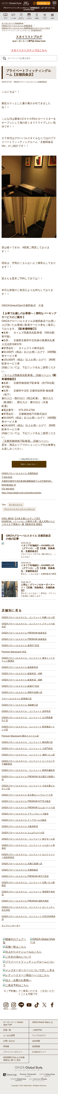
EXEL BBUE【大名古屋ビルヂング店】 (21, 518)
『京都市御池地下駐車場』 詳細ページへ (25, 441)
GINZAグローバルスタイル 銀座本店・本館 (22, 673)
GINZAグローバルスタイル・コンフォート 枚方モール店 (28, 839)
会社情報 (36, 1041)
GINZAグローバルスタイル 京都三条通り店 (22, 863)
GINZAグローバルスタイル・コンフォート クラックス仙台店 (28, 625)
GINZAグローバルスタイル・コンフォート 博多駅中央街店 (28, 893)
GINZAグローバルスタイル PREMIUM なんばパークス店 (28, 807)
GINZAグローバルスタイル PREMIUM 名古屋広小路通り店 (28, 778)
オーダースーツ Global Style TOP (13, 1023)
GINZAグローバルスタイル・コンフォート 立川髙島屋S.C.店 (27, 719)
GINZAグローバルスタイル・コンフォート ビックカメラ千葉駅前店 (28, 762)
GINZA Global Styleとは (42, 1022)
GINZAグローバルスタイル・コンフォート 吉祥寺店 (26, 711)
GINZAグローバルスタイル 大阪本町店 (20, 826)
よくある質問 (9, 1035)
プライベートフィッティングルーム (19, 509)
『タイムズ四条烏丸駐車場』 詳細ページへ (26, 375)
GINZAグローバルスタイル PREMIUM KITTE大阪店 (26, 801)
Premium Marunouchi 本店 (14, 652)
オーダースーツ (16, 504)
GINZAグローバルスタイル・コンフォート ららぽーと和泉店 (28, 846)
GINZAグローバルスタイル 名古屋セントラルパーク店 (27, 795)
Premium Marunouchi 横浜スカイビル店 (20, 736)
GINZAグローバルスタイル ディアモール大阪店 (24, 820)
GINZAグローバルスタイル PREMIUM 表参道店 (24, 639)
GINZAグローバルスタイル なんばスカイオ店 (23, 832)
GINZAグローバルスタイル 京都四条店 (20, 870)
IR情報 (6, 1046)
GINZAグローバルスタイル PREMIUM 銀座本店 (24, 633)
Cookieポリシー (39, 1052)
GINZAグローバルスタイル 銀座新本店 (20, 667)
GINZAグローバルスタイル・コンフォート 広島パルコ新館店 (28, 884)
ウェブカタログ (39, 1035)
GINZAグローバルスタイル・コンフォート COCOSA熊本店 (28, 917)
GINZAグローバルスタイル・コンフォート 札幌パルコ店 (28, 617)
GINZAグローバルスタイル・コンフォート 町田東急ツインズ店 (28, 728)
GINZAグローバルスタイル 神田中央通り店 (22, 692)
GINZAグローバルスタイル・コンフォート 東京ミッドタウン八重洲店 (28, 659)
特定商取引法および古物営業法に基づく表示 (13, 1058)
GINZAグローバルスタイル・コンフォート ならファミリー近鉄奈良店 (28, 856)
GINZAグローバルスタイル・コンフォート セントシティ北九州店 (28, 908)
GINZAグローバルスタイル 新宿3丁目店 (20, 645)
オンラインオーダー (11, 925)
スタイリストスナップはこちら (29, 50)
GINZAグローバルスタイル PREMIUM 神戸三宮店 (25, 876)
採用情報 (36, 1046)
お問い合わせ (9, 1041)
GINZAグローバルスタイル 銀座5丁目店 (20, 686)
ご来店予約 (37, 1030)
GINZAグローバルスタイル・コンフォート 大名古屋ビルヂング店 (28, 787)
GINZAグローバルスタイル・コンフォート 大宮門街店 (27, 748)
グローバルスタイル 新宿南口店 (17, 698)
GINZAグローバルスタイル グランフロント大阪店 (25, 814)
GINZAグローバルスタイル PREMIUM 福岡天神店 (25, 901)
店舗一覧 (7, 1030)
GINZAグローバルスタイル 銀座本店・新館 (22, 680)
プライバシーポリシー (13, 1052)
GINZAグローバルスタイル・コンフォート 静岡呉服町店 (28, 770)
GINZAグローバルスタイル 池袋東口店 (20, 705)
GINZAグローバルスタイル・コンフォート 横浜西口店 (27, 742)
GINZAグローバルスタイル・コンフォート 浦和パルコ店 (28, 755)
